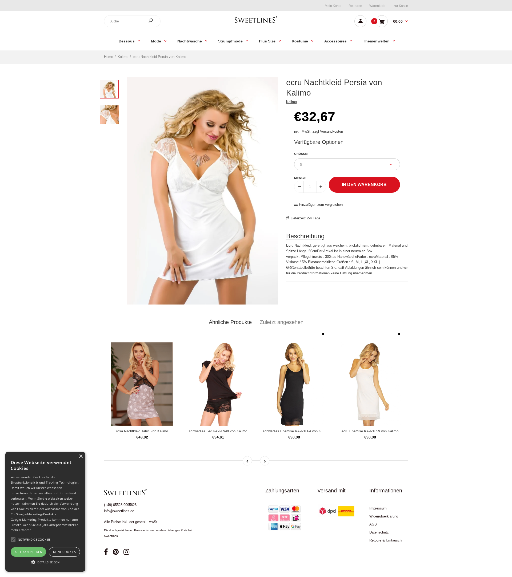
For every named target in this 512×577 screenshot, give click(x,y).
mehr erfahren (21, 530)
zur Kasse (401, 6)
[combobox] (132, 21)
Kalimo (291, 102)
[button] (45, 562)
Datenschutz (379, 532)
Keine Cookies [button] (64, 552)
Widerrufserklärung (383, 516)
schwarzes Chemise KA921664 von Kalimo (296, 431)
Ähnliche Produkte (230, 322)
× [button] (81, 457)
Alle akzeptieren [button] (28, 552)
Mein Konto (333, 6)
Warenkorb (377, 6)
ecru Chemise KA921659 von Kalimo (370, 431)
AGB (373, 524)
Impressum (378, 508)
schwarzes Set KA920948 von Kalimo (218, 431)
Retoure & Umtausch (385, 540)
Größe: (301, 153)
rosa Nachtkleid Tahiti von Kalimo (142, 431)
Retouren (355, 6)
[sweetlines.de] (256, 23)
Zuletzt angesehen (281, 322)
